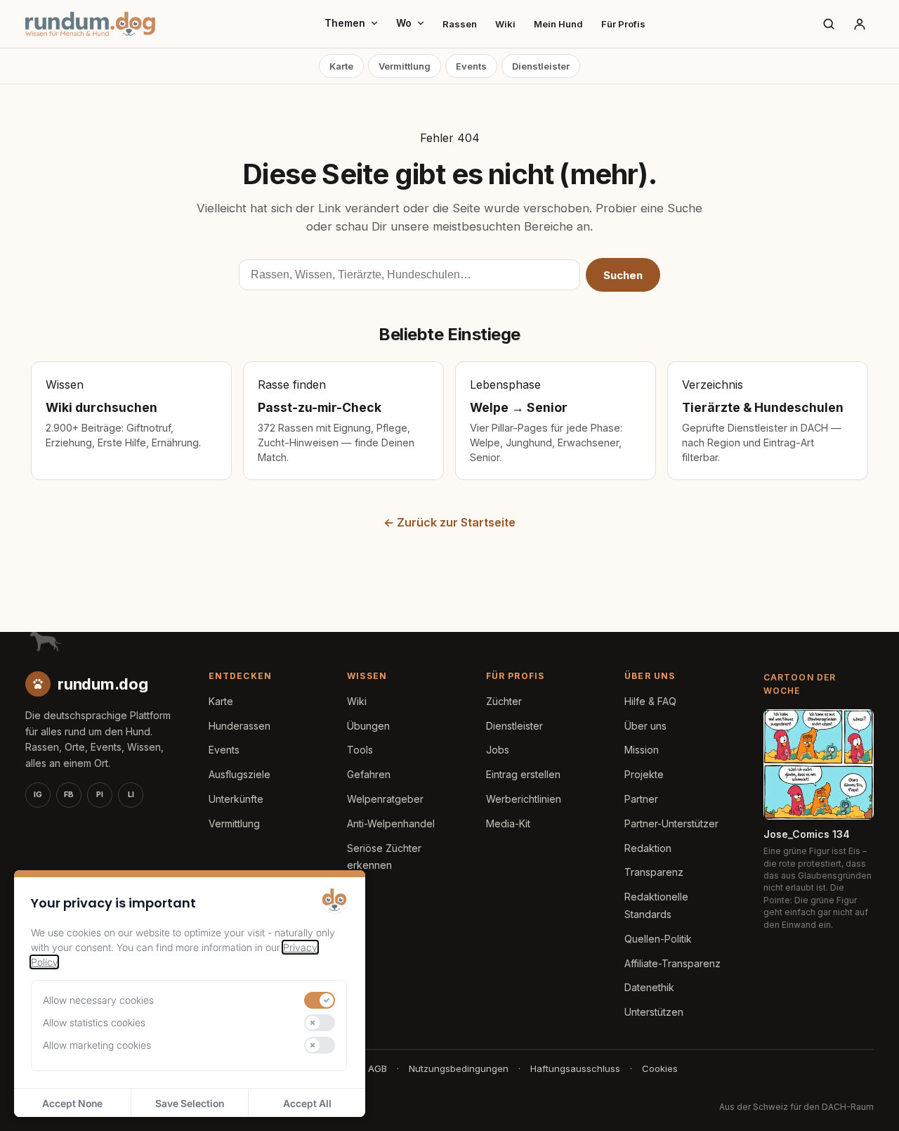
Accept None (72, 1103)
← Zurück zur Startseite (449, 522)
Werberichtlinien (523, 799)
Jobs (497, 750)
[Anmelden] (860, 24)
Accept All (307, 1103)
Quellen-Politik (658, 939)
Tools (360, 750)
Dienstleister (541, 66)
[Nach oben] (865, 1103)
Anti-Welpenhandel (391, 823)
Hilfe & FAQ (650, 701)
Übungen (368, 726)
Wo (404, 23)
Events (471, 66)
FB (69, 794)
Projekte (644, 774)
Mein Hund (558, 24)
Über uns (645, 726)
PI (99, 794)
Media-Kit (508, 823)
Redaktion (647, 848)
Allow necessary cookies (98, 1000)
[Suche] (829, 24)
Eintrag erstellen (523, 774)
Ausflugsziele (239, 774)
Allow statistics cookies (94, 1022)
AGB (377, 1068)
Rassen (459, 24)
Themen (344, 23)
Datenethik (649, 987)
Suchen (623, 275)
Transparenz (653, 872)
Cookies (660, 1068)
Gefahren (369, 774)
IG (38, 794)
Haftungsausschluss (575, 1068)
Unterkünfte (236, 799)
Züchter (504, 701)
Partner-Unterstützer (671, 823)
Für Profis (623, 24)
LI (131, 794)
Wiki (505, 24)
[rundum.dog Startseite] (90, 24)
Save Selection (189, 1103)
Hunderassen (239, 726)
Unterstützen (653, 1012)
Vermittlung (405, 66)
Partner (641, 799)
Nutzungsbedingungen (458, 1068)
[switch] (319, 1000)
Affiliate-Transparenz (672, 963)
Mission (641, 750)
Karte (341, 66)
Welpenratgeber (385, 799)
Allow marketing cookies (97, 1045)
